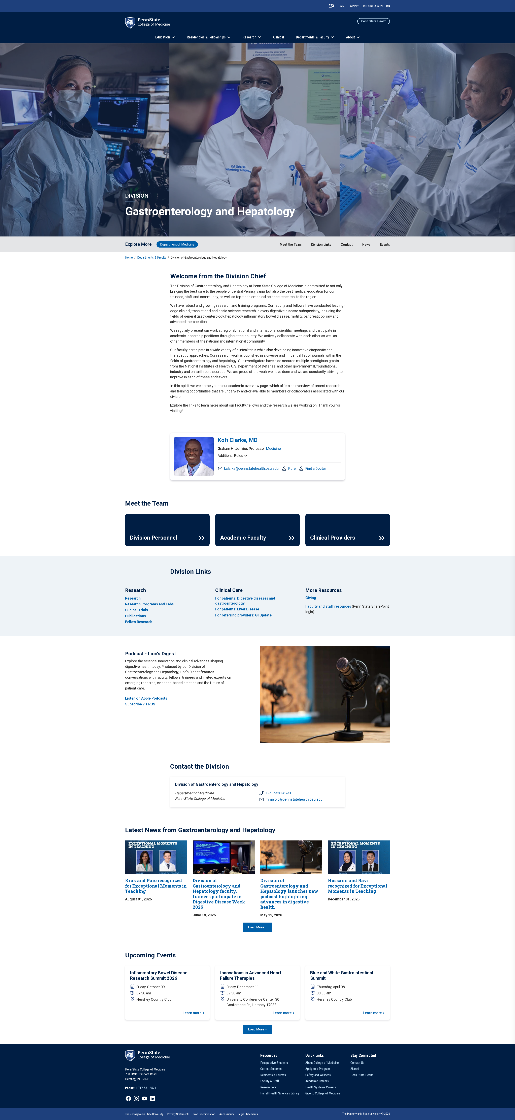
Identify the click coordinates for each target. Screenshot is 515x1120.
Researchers (268, 1087)
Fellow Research (138, 622)
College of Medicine (154, 24)
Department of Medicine (177, 244)
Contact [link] (347, 244)
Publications (135, 616)
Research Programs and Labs (149, 604)
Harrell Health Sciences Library (279, 1093)
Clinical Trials (136, 610)
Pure (292, 468)
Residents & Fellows (273, 1075)
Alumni (354, 1069)
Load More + (257, 927)
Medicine (273, 448)
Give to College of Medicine (322, 1093)
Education (162, 37)
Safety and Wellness (318, 1075)
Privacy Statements (178, 1114)
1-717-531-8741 (278, 793)
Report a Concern (376, 6)
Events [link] (385, 244)
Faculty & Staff (269, 1081)
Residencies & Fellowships (206, 37)
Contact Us (357, 1063)
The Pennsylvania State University (144, 1114)
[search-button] (332, 6)
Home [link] (129, 257)
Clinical (278, 37)
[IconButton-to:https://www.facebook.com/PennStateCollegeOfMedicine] (128, 1098)
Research (249, 37)
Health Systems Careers (320, 1087)
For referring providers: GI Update (243, 615)
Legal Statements (248, 1114)
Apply (354, 6)
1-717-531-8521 (145, 1088)
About (350, 37)
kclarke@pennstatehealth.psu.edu (251, 468)
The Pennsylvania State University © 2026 (366, 1113)
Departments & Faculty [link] (151, 257)
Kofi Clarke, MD (238, 440)
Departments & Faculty (312, 37)
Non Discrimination (204, 1114)
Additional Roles (230, 455)
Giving (310, 598)
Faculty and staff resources (328, 606)
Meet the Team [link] (291, 244)
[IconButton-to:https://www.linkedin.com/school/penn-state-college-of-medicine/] (152, 1098)
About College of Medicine (322, 1063)
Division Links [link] (321, 244)
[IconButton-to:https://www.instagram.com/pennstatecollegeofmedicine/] (136, 1098)
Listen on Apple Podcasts (146, 698)
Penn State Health (373, 21)
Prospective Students (274, 1063)
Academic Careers (317, 1081)
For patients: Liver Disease (237, 609)
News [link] (366, 244)
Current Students (271, 1069)
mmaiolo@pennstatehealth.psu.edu (294, 799)
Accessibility (226, 1114)
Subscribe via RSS (140, 704)
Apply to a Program (317, 1069)
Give (343, 6)
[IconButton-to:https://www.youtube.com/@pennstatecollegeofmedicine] (144, 1098)
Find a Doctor (315, 468)
